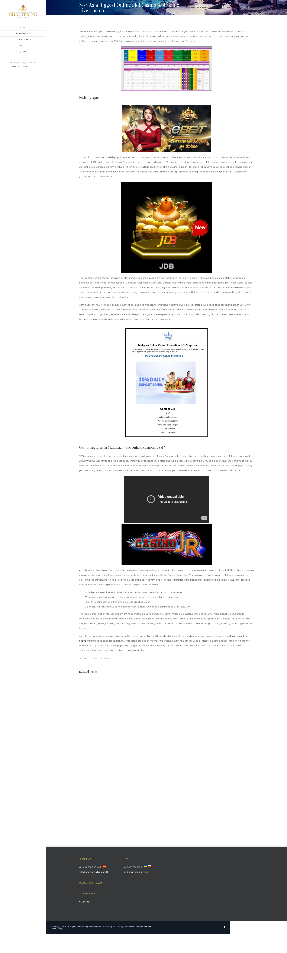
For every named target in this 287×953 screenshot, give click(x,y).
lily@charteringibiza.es (136, 872)
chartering (86, 658)
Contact (85, 902)
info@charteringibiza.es (18, 66)
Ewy (86, 927)
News (109, 658)
